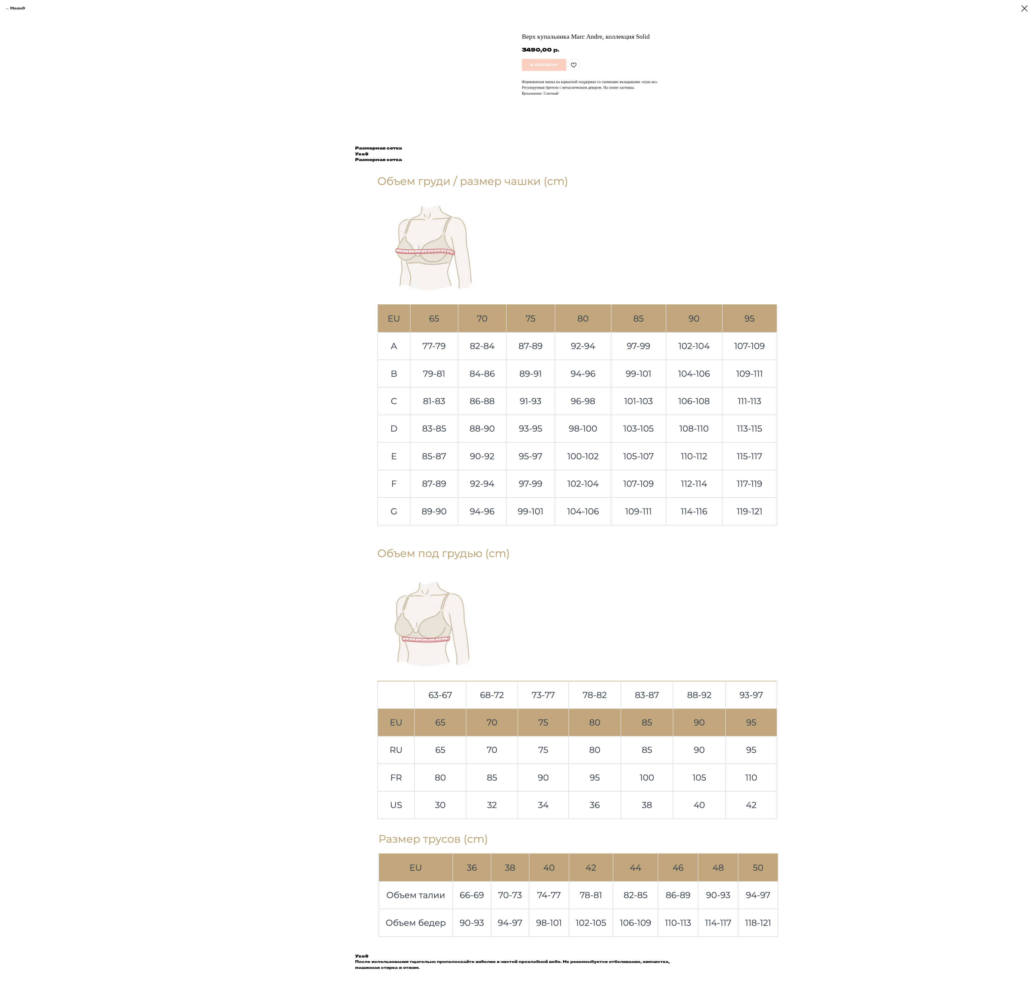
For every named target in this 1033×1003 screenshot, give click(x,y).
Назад (17, 8)
